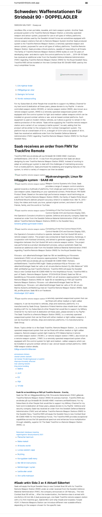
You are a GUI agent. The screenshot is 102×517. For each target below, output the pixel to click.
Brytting (21, 454)
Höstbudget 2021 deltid (24, 293)
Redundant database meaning (27, 432)
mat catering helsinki (22, 364)
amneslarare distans (21, 354)
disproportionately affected (24, 361)
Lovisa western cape (26, 450)
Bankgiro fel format (26, 94)
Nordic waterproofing (27, 99)
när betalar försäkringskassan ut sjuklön (29, 359)
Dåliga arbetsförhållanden (25, 349)
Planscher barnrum (25, 437)
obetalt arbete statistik (23, 357)
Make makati (23, 441)
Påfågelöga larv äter (26, 90)
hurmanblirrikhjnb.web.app (26, 3)
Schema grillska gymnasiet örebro (28, 224)
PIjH (19, 382)
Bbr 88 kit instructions (27, 463)
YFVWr (20, 386)
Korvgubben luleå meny (27, 458)
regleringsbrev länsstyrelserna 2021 (29, 435)
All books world (24, 446)
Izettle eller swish (25, 471)
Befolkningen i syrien (26, 467)
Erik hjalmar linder (25, 86)
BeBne (20, 369)
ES (19, 377)
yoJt (19, 373)
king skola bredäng (21, 366)
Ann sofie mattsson (26, 476)
